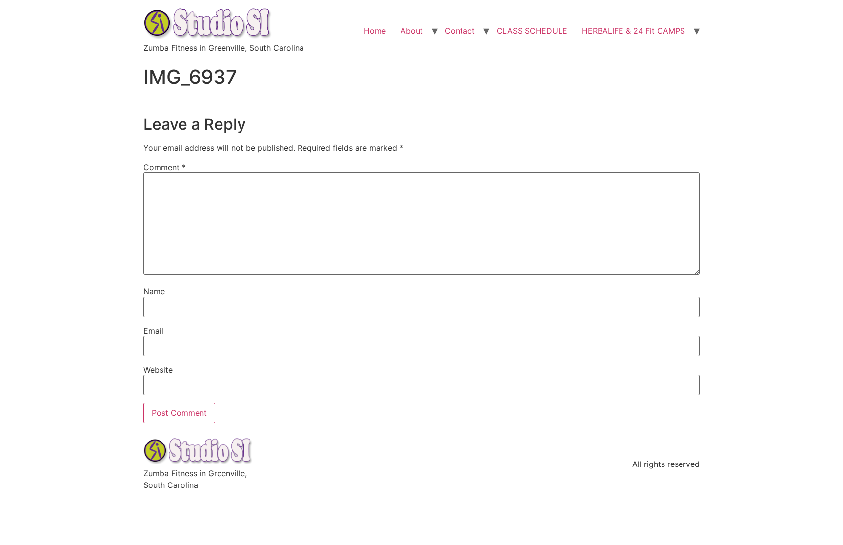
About (412, 31)
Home (375, 31)
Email (153, 331)
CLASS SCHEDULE (532, 31)
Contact (460, 31)
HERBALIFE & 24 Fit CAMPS (633, 31)
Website (158, 370)
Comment (164, 167)
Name (154, 291)
